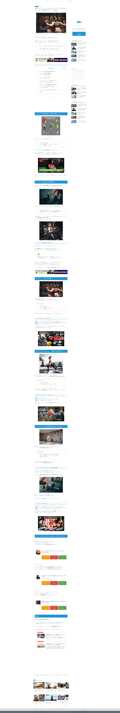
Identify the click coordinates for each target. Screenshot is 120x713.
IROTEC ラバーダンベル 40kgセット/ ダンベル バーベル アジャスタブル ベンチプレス (54, 602)
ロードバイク (36, 6)
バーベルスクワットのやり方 (45, 78)
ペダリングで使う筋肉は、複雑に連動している (48, 71)
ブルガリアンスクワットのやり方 (45, 82)
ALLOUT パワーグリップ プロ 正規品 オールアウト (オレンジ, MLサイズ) (54, 576)
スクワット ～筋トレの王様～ (45, 77)
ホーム (49, 1)
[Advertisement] (51, 103)
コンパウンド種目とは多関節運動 (45, 73)
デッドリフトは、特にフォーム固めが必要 (47, 86)
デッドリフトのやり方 (44, 87)
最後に (41, 91)
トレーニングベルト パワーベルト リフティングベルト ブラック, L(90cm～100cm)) (53, 552)
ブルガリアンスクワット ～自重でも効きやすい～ (48, 80)
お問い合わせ (72, 1)
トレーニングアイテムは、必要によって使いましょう (49, 89)
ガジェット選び (60, 1)
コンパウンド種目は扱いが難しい (45, 74)
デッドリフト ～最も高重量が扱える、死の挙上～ (48, 84)
